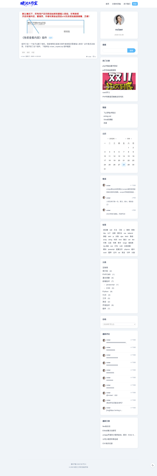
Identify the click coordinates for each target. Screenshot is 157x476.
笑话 (123, 252)
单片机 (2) (107, 271)
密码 (23, 52)
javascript (111, 249)
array (105, 239)
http (104, 233)
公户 (109, 233)
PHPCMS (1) (109, 274)
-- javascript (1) (111, 284)
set (129, 239)
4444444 (109, 380)
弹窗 (104, 236)
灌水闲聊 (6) (108, 278)
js (113, 236)
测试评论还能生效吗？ (114, 403)
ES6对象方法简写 (109, 430)
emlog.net (107, 116)
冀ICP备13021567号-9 (78, 464)
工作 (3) (106, 298)
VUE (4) (106, 295)
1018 (89, 57)
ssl (119, 252)
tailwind (130, 233)
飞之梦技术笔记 (110, 112)
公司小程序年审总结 (110, 439)
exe (111, 246)
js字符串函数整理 (109, 70)
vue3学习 (106, 92)
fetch (126, 236)
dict (133, 239)
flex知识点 (106, 426)
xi (124, 230)
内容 (33, 52)
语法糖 (105, 230)
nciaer (23, 56)
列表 (114, 243)
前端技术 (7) (108, 281)
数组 (131, 236)
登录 (135, 4)
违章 (114, 233)
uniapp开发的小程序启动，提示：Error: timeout (120, 435)
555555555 (110, 350)
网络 (133, 230)
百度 (105, 123)
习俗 (120, 230)
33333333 (110, 387)
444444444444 (112, 357)
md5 (121, 246)
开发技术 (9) (108, 305)
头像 (133, 252)
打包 (116, 246)
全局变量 (127, 246)
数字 (119, 243)
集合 (125, 239)
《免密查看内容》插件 (34, 37)
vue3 (104, 252)
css (125, 233)
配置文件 (119, 249)
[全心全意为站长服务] (28, 3)
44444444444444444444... (116, 342)
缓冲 (133, 249)
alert (109, 236)
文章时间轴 (116, 4)
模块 (104, 249)
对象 (117, 236)
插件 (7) (106, 308)
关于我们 (127, 4)
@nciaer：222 (111, 395)
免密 (28, 52)
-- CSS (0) (109, 288)
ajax (121, 236)
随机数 (130, 243)
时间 (115, 239)
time (120, 239)
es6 (111, 230)
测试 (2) (106, 301)
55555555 (110, 372)
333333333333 (112, 365)
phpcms (127, 249)
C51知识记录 (108, 443)
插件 (50, 38)
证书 (115, 252)
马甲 (128, 252)
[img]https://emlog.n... (114, 410)
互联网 (106, 267)
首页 (107, 4)
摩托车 (119, 233)
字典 (104, 243)
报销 (128, 230)
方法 (115, 230)
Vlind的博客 (108, 119)
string (110, 239)
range (125, 243)
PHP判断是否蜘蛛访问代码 (113, 96)
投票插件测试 (109, 87)
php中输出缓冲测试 (110, 66)
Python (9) (107, 291)
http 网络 (106, 246)
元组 (109, 243)
